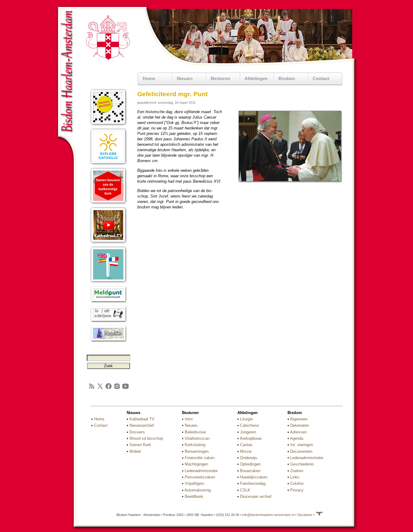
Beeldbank (194, 496)
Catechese (249, 425)
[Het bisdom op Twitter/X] (100, 388)
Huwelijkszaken (253, 477)
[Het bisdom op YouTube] (125, 388)
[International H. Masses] (108, 282)
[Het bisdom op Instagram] (117, 388)
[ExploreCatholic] (108, 164)
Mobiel (135, 451)
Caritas (246, 444)
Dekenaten (299, 425)
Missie (246, 451)
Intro (189, 419)
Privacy (297, 490)
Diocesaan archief (256, 496)
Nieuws (191, 425)
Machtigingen (196, 464)
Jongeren (248, 432)
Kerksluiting (195, 444)
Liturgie (246, 419)
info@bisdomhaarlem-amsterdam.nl (268, 515)
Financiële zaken (199, 457)
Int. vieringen (301, 444)
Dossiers (137, 432)
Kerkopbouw (251, 438)
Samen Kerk (140, 444)
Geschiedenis (302, 464)
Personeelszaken (200, 477)
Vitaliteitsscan (197, 438)
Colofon (297, 483)
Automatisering (197, 490)
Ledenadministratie (201, 470)
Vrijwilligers (194, 483)
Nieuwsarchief (141, 425)
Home (149, 78)
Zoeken (296, 470)
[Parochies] (108, 341)
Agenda (296, 438)
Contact (321, 78)
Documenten (301, 451)
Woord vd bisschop (146, 438)
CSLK (245, 490)
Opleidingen (250, 464)
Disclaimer (305, 515)
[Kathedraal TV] (108, 242)
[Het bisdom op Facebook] (108, 388)
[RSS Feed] (91, 388)
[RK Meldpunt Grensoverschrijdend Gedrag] (108, 301)
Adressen (298, 432)
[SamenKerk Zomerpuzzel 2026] (108, 124)
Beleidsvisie (195, 432)
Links (295, 477)
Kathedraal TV (141, 419)
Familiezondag (252, 483)
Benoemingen (197, 451)
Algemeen (298, 419)
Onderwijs (248, 457)
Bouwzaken (250, 470)
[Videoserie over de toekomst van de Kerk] (108, 203)
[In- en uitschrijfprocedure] (108, 321)
